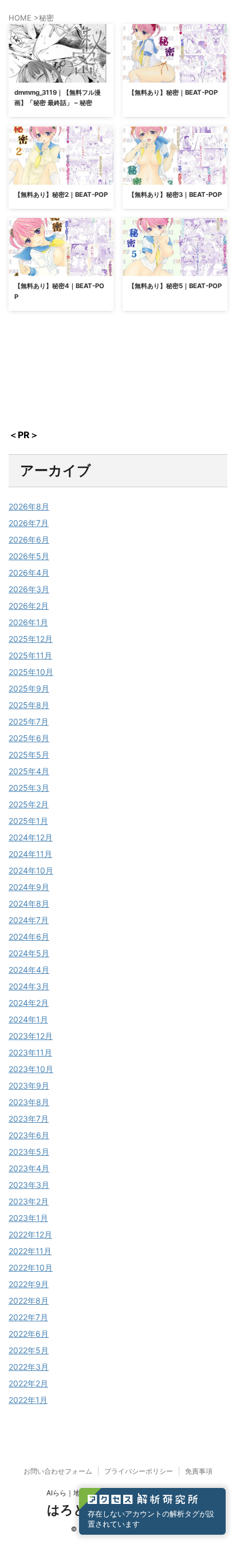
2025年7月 (29, 721)
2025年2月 (29, 804)
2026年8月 (29, 506)
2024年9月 (29, 887)
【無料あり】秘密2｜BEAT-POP (61, 195)
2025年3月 (29, 787)
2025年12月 (31, 639)
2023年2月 (29, 1201)
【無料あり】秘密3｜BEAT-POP (175, 195)
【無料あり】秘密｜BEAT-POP (173, 92)
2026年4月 (29, 572)
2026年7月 (29, 523)
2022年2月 (28, 1383)
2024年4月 (29, 969)
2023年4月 (29, 1168)
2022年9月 (29, 1284)
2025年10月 (31, 672)
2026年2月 (29, 605)
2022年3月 (29, 1367)
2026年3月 (29, 589)
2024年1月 (28, 1019)
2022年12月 (30, 1234)
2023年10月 (31, 1069)
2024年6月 (29, 936)
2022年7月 (28, 1317)
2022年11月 (30, 1251)
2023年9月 (29, 1085)
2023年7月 (29, 1118)
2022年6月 (29, 1333)
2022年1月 (28, 1400)
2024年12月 (31, 837)
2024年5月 (29, 953)
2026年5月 (29, 556)
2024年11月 (30, 854)
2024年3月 (29, 986)
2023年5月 (29, 1151)
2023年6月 (29, 1135)
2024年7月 (29, 920)
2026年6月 (29, 539)
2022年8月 (29, 1300)
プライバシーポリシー (138, 1471)
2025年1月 (28, 821)
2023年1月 (28, 1218)
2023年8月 (29, 1102)
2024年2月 (29, 1003)
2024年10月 (31, 870)
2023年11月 (30, 1052)
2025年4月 (29, 771)
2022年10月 (31, 1267)
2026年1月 (28, 622)
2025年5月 (29, 754)
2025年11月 (30, 655)
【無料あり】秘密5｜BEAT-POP (175, 286)
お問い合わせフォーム (57, 1471)
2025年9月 (29, 688)
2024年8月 (29, 903)
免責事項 (199, 1471)
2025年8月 (29, 705)
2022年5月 (29, 1350)
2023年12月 (31, 1036)
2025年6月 (29, 738)
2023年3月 (29, 1185)
